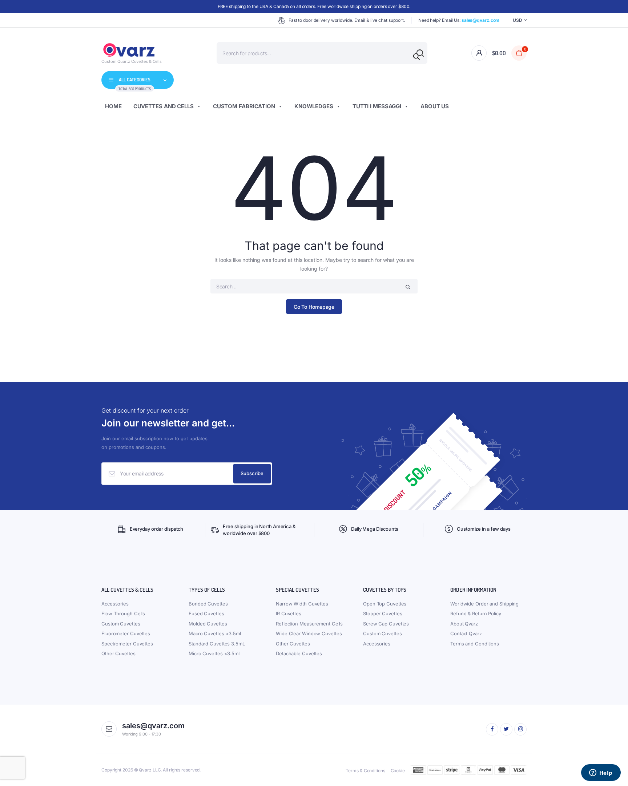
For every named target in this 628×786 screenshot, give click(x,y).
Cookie (398, 770)
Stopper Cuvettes (382, 613)
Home (113, 106)
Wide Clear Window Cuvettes (309, 633)
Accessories (115, 604)
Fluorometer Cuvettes (125, 633)
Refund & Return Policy (475, 613)
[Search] (416, 56)
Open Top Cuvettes (384, 604)
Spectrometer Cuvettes (127, 644)
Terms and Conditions (474, 644)
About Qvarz (464, 624)
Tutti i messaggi (377, 106)
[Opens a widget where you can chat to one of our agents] (601, 773)
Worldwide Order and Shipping (484, 604)
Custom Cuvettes (120, 624)
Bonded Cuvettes (208, 604)
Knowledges (313, 106)
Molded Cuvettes (208, 624)
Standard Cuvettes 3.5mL (217, 644)
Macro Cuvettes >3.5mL (215, 633)
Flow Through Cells (123, 613)
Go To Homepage (314, 307)
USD (517, 20)
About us (434, 106)
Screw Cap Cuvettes (386, 624)
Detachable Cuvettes (299, 653)
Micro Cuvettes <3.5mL (215, 653)
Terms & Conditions (365, 770)
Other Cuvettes (118, 653)
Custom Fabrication (244, 106)
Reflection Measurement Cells (309, 624)
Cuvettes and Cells (163, 106)
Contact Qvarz (466, 633)
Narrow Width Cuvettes (302, 604)
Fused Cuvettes (206, 613)
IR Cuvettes (288, 613)
